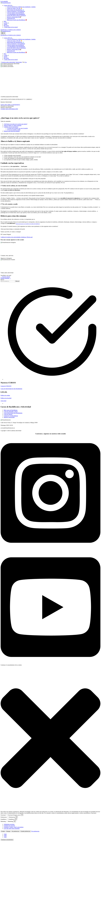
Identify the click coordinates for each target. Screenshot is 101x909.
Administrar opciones (9, 824)
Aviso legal (3, 400)
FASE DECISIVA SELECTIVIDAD (16, 15)
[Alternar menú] (12, 38)
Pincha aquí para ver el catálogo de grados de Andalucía (28, 223)
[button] (50, 29)
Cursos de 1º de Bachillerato (11, 415)
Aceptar (3, 831)
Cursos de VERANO (6, 386)
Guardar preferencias (25, 831)
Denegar (8, 831)
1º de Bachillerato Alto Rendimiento (16, 14)
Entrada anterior (5, 276)
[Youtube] (50, 663)
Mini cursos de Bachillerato (10, 410)
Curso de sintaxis (8, 414)
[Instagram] (50, 549)
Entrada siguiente (6, 278)
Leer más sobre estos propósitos (12, 828)
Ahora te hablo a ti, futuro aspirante (12, 125)
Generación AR (11, 18)
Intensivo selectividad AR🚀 (14, 17)
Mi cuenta (6, 25)
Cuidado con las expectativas (11, 127)
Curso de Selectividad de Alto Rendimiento (11, 388)
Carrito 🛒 (6, 22)
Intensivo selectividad (9, 417)
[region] (50, 89)
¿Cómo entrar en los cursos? (11, 27)
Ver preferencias (15, 831)
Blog (5, 21)
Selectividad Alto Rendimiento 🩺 (15, 9)
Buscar (2, 279)
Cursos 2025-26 (8, 5)
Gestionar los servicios (9, 825)
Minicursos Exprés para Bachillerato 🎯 (17, 20)
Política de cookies (5, 395)
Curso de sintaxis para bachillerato (15, 12)
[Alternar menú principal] (3, 33)
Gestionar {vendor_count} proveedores (13, 827)
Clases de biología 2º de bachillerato (16, 11)
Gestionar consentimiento (7, 839)
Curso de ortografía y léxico (11, 411)
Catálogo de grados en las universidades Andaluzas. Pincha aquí (17, 237)
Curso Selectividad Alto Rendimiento (13, 413)
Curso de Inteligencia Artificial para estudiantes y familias (21, 6)
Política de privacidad (6, 398)
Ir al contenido (4, 1)
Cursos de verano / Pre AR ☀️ (14, 8)
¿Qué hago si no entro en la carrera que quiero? (15, 124)
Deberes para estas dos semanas (12, 131)
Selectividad (19, 62)
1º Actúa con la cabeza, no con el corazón (17, 128)
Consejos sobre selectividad (8, 62)
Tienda (5, 24)
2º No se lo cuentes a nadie (13, 129)
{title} (5, 834)
